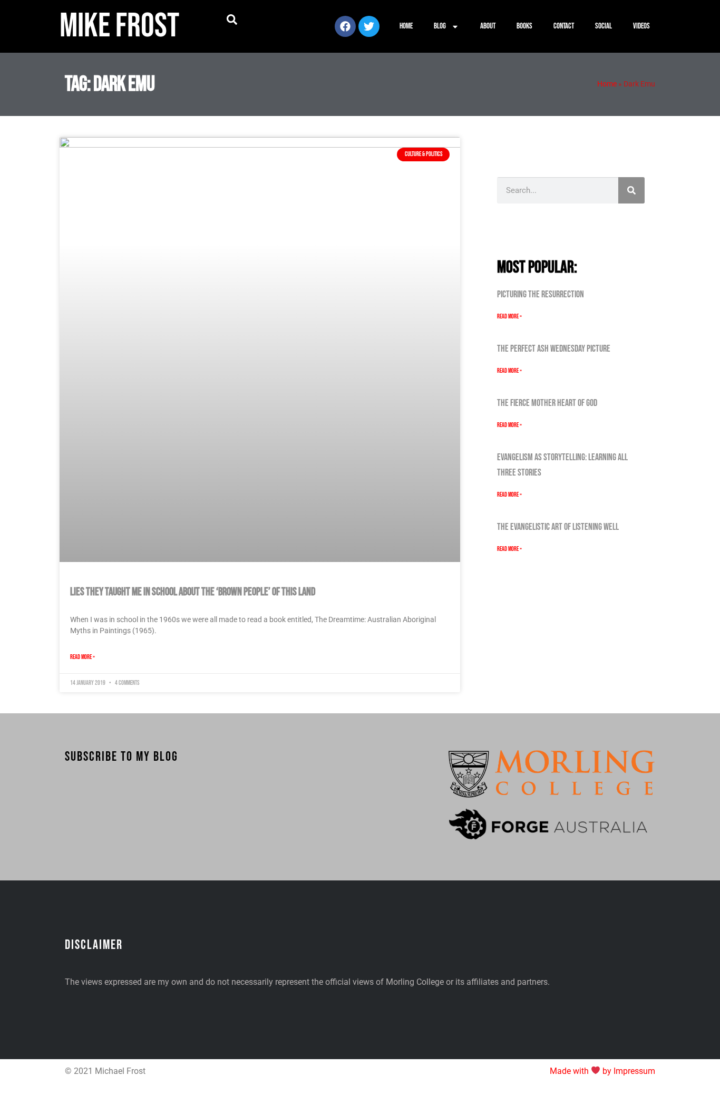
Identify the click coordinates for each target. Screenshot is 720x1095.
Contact (563, 26)
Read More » (82, 657)
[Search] (631, 190)
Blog (440, 26)
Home (406, 26)
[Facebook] (345, 26)
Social (603, 26)
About (487, 26)
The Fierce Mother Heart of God (547, 403)
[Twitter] (369, 26)
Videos (641, 26)
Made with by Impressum (602, 1071)
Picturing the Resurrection (540, 294)
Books (524, 26)
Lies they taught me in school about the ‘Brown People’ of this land (193, 591)
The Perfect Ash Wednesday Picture (553, 348)
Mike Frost (119, 26)
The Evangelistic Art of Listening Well (558, 526)
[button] (231, 19)
